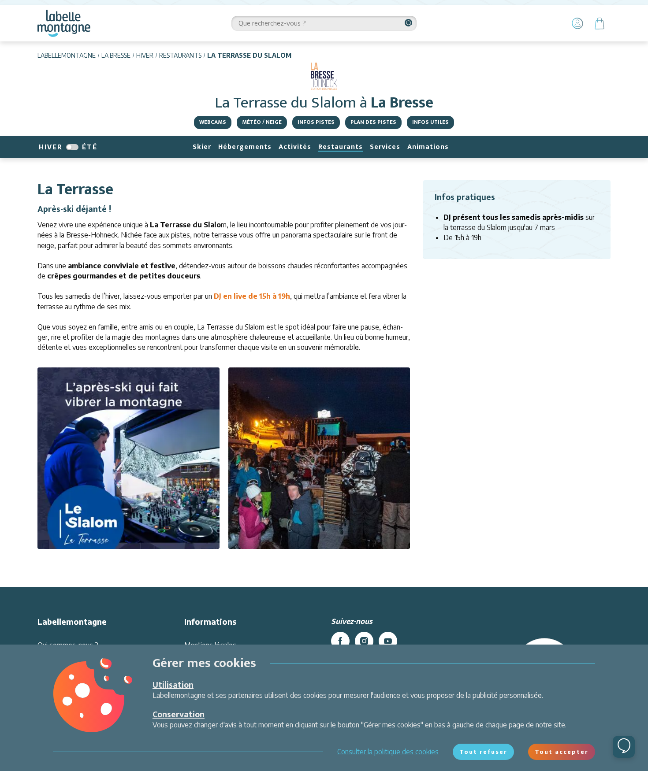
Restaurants (180, 55)
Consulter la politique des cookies (388, 751)
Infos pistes (316, 122)
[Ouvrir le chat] (624, 747)
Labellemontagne (66, 55)
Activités (295, 147)
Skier (202, 147)
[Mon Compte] (577, 23)
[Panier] (599, 23)
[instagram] (364, 641)
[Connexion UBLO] (9, 765)
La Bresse (115, 55)
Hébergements (245, 147)
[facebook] (340, 641)
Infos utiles (430, 122)
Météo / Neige (262, 122)
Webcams (212, 122)
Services (385, 147)
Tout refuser (483, 751)
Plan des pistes (373, 122)
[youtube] (388, 641)
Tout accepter (561, 751)
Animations (428, 147)
